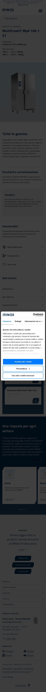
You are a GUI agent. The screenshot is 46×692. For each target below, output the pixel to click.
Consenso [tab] (7, 321)
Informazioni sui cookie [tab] (34, 321)
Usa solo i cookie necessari (23, 376)
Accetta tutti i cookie (23, 362)
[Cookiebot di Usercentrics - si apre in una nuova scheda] (33, 314)
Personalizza (21, 369)
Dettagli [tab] (18, 321)
